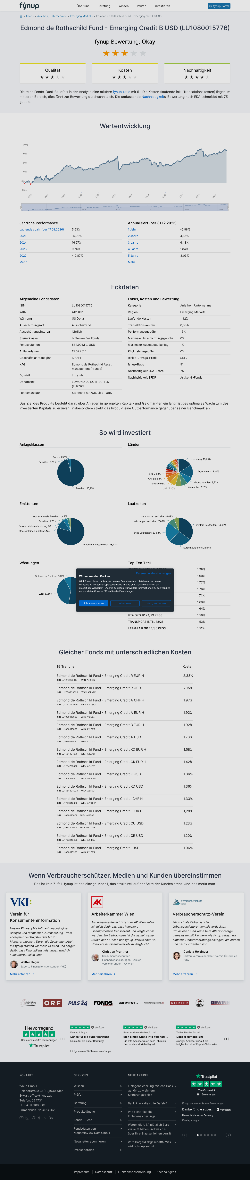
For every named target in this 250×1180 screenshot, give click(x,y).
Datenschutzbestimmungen (153, 573)
